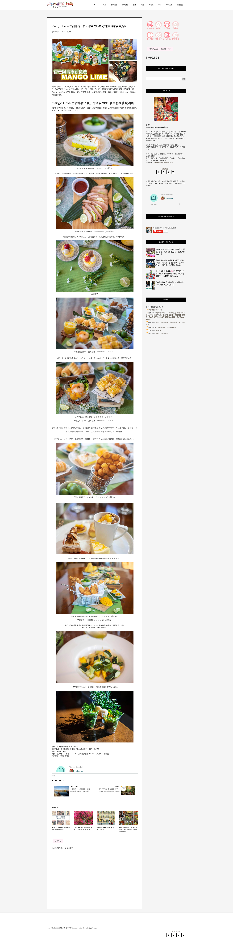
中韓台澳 (169, 5)
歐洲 (142, 5)
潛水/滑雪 (125, 5)
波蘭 (166, 322)
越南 (163, 327)
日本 (134, 5)
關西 (147, 315)
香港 (53, 32)
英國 (157, 322)
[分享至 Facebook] (53, 780)
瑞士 (180, 322)
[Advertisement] (166, 361)
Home (96, 5)
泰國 (159, 327)
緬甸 (168, 327)
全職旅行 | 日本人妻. (65, 928)
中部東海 (180, 313)
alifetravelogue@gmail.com (163, 163)
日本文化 (175, 317)
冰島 (171, 322)
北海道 (158, 313)
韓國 (162, 333)
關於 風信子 (166, 169)
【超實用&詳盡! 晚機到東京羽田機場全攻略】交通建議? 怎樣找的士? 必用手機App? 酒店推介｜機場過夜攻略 (170, 262)
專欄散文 (114, 5)
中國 (157, 333)
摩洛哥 (158, 330)
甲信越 (173, 313)
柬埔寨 (173, 327)
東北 (163, 313)
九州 (159, 315)
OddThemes (93, 928)
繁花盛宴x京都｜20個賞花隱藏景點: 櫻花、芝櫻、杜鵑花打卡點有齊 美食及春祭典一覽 (170, 251)
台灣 (166, 333)
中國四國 (153, 315)
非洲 (159, 5)
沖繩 (164, 315)
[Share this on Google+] (60, 780)
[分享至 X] (56, 780)
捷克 (175, 322)
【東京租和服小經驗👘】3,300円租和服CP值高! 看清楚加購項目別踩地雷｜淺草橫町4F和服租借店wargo (169, 273)
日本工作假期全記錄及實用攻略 (160, 317)
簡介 (104, 5)
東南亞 (151, 5)
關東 (168, 313)
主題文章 (180, 5)
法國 (162, 322)
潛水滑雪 (159, 310)
